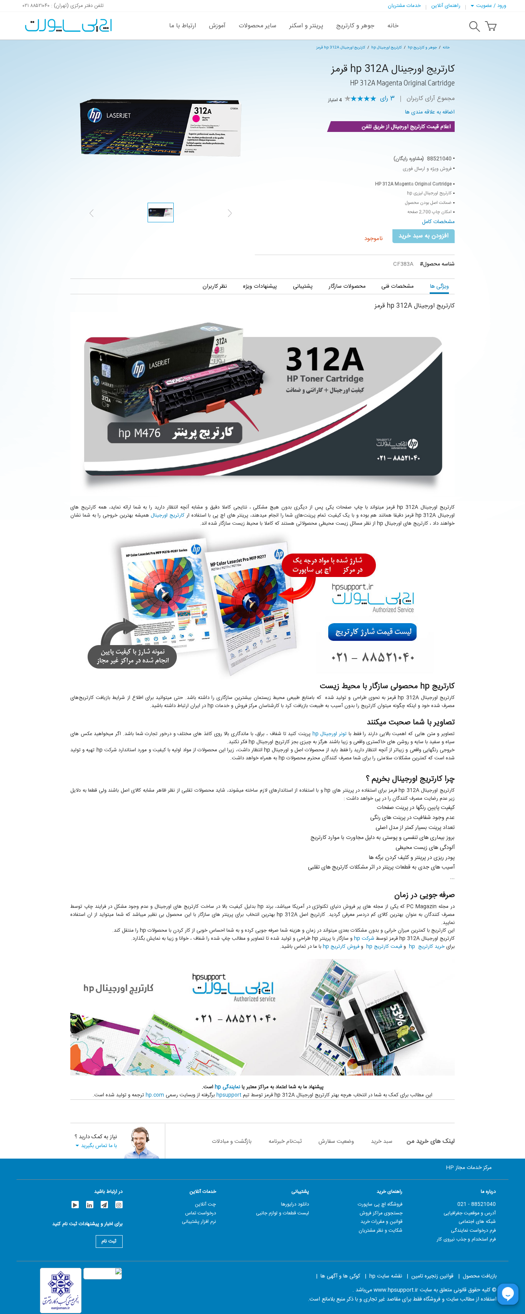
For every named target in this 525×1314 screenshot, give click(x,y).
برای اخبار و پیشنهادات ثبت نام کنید (87, 1225)
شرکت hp (364, 938)
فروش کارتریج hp (341, 946)
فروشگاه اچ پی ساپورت (380, 1204)
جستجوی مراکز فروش (381, 1213)
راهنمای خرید (389, 1191)
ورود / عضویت (491, 6)
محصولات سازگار (347, 286)
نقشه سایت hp (385, 1276)
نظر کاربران (215, 286)
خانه (446, 47)
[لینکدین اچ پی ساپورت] (89, 1204)
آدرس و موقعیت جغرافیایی (470, 1213)
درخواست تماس (200, 1213)
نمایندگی (231, 1087)
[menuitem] (393, 25)
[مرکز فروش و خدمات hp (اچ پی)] (67, 21)
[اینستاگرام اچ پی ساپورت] (119, 1204)
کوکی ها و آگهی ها (340, 1276)
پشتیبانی (302, 286)
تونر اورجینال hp (329, 734)
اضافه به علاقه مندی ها (430, 112)
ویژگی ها (439, 286)
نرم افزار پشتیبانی (199, 1221)
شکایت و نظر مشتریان (380, 1230)
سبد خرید (381, 1141)
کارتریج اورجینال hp (386, 47)
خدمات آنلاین (202, 1191)
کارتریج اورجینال (167, 515)
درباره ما (488, 1191)
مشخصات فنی (397, 286)
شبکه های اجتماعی (477, 1221)
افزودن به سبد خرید (424, 236)
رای (387, 99)
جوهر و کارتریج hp (422, 47)
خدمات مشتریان (404, 6)
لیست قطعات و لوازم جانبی (282, 1213)
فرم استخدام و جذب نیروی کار (466, 1239)
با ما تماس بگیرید (99, 1145)
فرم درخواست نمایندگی (473, 1230)
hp (219, 1087)
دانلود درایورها (295, 1204)
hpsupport (228, 1095)
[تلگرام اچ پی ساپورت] (104, 1204)
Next (230, 213)
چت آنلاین (205, 1204)
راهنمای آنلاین (445, 6)
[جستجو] (475, 28)
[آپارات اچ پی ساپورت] (75, 1204)
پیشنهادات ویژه (260, 286)
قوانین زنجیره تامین (432, 1276)
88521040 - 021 (476, 1204)
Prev (91, 213)
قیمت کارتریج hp (384, 946)
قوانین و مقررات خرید (381, 1221)
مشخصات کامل (438, 222)
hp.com (155, 1095)
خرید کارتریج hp (426, 946)
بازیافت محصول (480, 1276)
